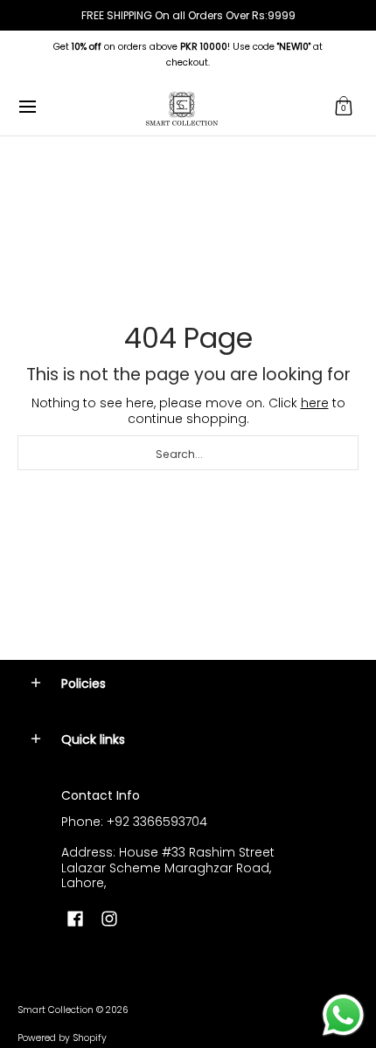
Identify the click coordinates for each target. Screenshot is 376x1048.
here (315, 403)
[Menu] (26, 107)
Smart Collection (55, 1010)
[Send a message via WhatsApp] (343, 1015)
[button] (344, 107)
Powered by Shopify (62, 1038)
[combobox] (188, 452)
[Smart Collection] (182, 107)
